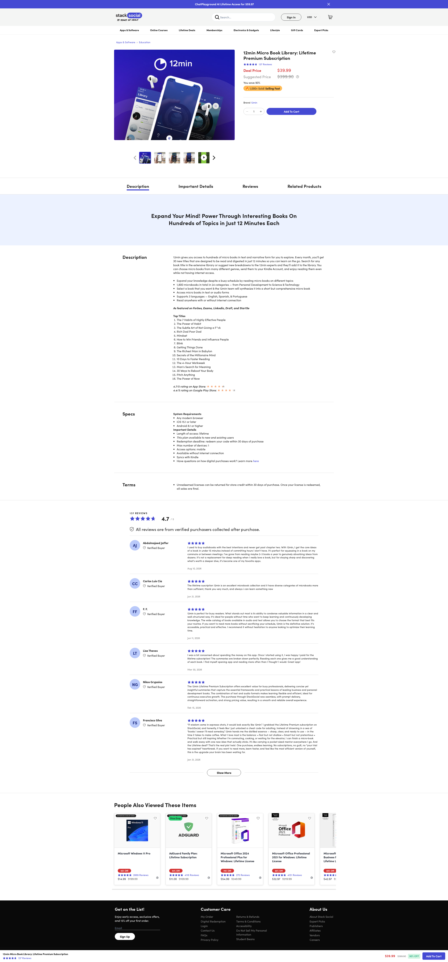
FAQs (204, 935)
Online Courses (159, 30)
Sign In (291, 17)
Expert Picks (321, 30)
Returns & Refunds (247, 916)
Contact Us (208, 930)
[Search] (217, 17)
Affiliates (315, 930)
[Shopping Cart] (330, 17)
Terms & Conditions (248, 921)
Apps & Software (129, 30)
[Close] (328, 4)
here (256, 461)
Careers (315, 940)
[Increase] (260, 111)
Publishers (316, 926)
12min (254, 102)
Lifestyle (275, 30)
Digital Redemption (213, 921)
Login (204, 926)
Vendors (315, 935)
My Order (207, 916)
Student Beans (245, 939)
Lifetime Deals (187, 30)
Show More (224, 773)
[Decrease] (247, 111)
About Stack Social (321, 916)
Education (144, 42)
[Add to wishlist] (334, 52)
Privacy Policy (209, 940)
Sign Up (125, 936)
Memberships (214, 30)
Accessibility (244, 926)
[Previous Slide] (135, 157)
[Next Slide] (214, 157)
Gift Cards (297, 30)
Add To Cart (291, 111)
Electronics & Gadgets (246, 30)
